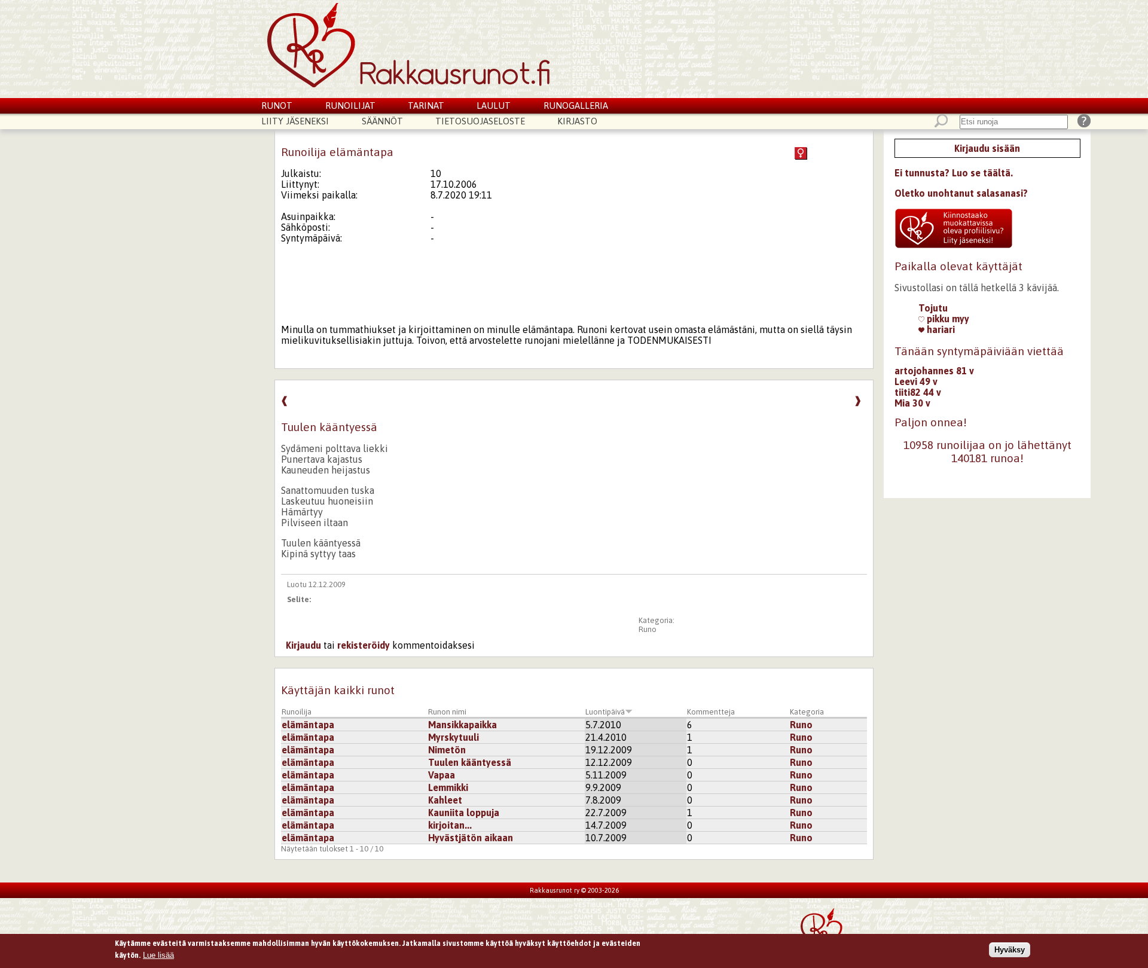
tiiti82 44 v (917, 392)
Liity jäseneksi (295, 121)
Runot (276, 105)
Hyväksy (1009, 949)
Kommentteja (711, 711)
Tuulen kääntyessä (469, 762)
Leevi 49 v (916, 381)
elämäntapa (308, 724)
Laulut (494, 105)
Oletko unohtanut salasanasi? (961, 193)
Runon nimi (447, 711)
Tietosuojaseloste (480, 121)
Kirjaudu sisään (987, 148)
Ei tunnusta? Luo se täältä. (953, 172)
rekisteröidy (363, 645)
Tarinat (426, 105)
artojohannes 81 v (934, 370)
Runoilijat (350, 105)
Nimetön (447, 749)
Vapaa (441, 774)
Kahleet (445, 800)
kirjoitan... (450, 825)
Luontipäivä (605, 711)
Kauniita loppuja (463, 812)
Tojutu (933, 308)
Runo (648, 629)
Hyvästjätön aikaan (470, 837)
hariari (939, 329)
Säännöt (382, 121)
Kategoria (807, 711)
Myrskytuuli (453, 737)
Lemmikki (448, 787)
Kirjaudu (303, 645)
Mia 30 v (912, 403)
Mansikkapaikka (462, 724)
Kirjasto (577, 121)
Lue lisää (158, 954)
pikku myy (946, 318)
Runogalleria (576, 105)
